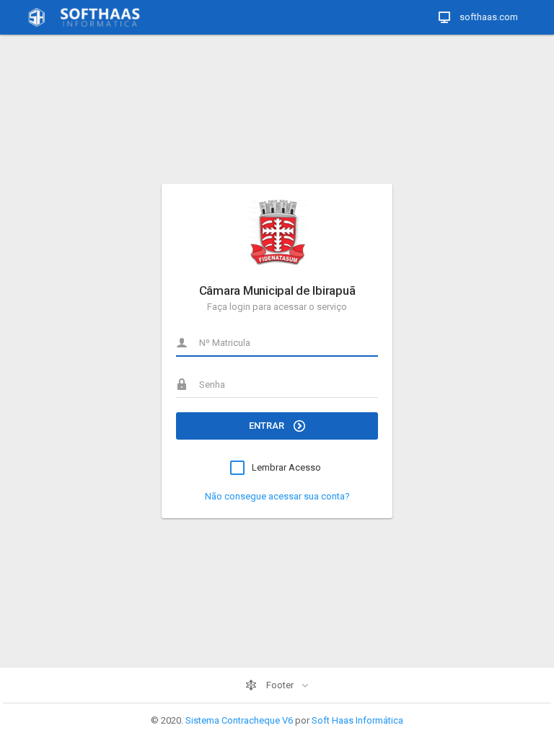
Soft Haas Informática (357, 720)
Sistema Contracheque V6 (239, 720)
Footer (280, 685)
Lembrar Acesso (286, 467)
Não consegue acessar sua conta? (277, 496)
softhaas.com (487, 17)
